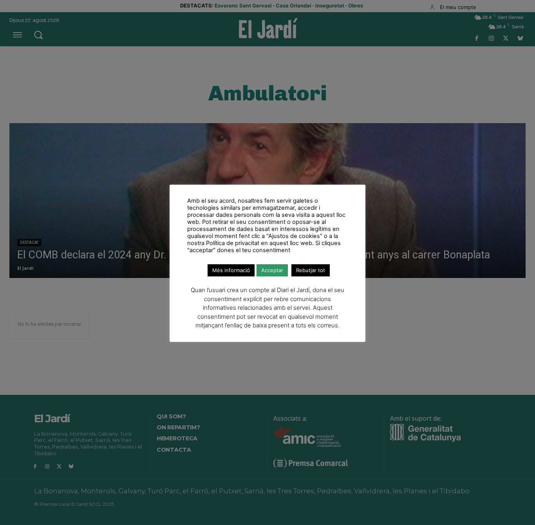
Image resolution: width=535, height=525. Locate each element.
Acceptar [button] (272, 270)
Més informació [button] (231, 270)
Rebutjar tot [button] (310, 270)
